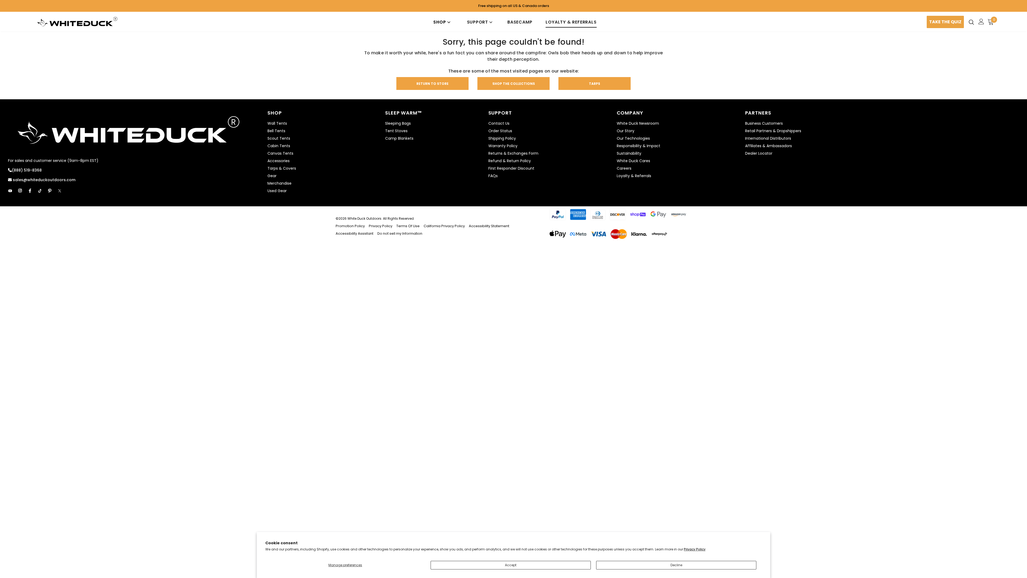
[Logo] (77, 22)
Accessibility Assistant (354, 233)
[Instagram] (20, 191)
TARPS (594, 83)
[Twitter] (59, 191)
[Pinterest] (50, 191)
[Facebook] (30, 191)
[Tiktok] (40, 191)
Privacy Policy (695, 549)
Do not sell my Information (399, 233)
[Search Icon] (971, 22)
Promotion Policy (351, 226)
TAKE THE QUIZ (945, 22)
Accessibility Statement (489, 226)
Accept (510, 565)
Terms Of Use (408, 226)
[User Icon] (981, 21)
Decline (676, 565)
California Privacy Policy (444, 226)
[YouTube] (10, 191)
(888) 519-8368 (27, 170)
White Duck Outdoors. (364, 218)
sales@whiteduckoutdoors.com (43, 179)
